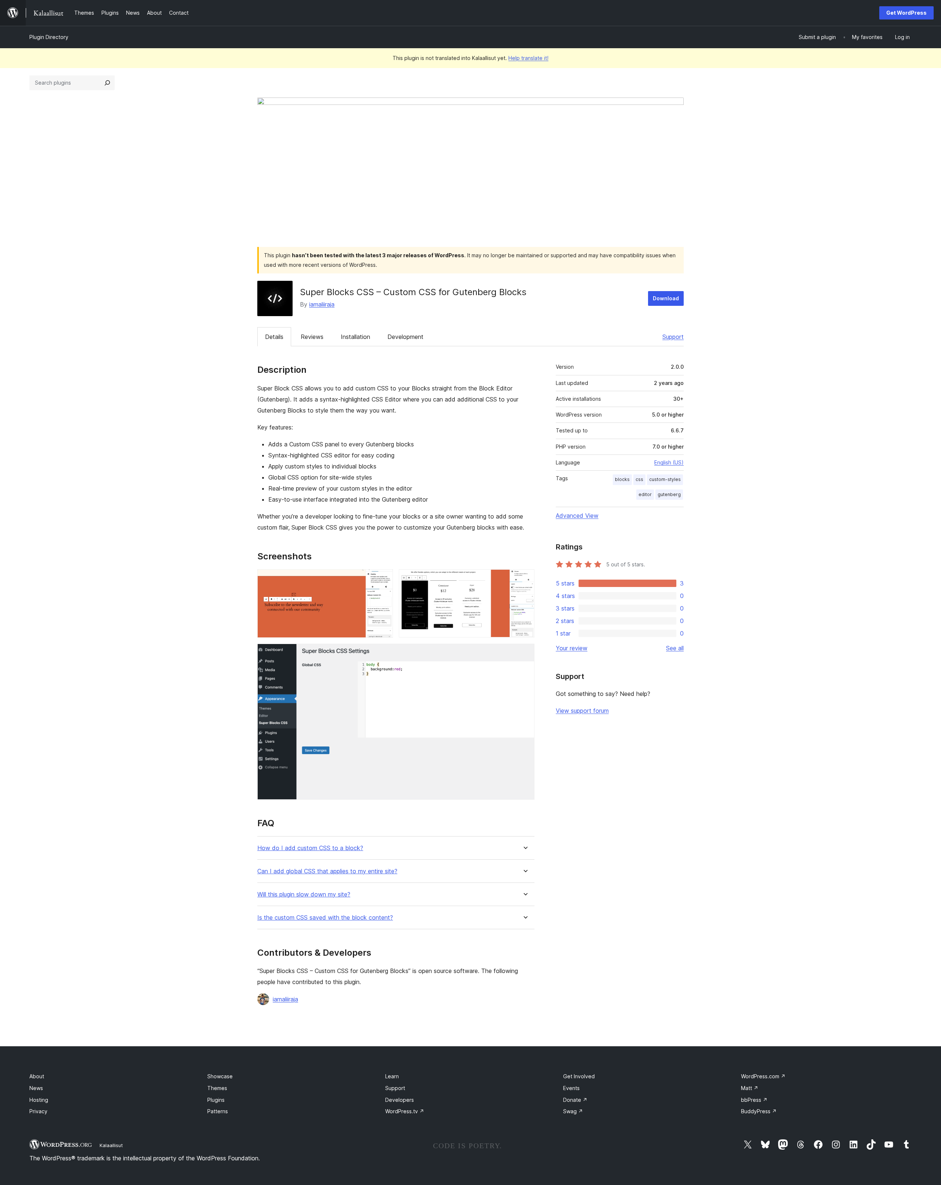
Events (571, 1088)
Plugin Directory (48, 37)
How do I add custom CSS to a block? (310, 848)
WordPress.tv (404, 1111)
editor (645, 494)
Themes (217, 1088)
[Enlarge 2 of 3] (524, 579)
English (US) (669, 462)
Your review (571, 648)
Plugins (216, 1100)
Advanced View (577, 515)
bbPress (754, 1100)
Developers (399, 1100)
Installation (355, 336)
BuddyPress (759, 1111)
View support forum (582, 710)
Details (274, 336)
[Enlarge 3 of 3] (524, 653)
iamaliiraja (321, 304)
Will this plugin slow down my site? (303, 894)
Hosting (38, 1100)
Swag (573, 1111)
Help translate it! (528, 58)
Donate (575, 1100)
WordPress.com (763, 1076)
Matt (749, 1088)
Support (673, 336)
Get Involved (579, 1076)
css (639, 479)
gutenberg (669, 494)
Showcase (220, 1076)
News (36, 1088)
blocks (622, 479)
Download (666, 298)
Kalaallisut (111, 1145)
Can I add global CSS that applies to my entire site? (327, 871)
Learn (392, 1076)
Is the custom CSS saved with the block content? (325, 917)
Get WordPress (906, 13)
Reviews (312, 336)
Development (405, 336)
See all (675, 648)
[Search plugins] (107, 82)
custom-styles (665, 479)
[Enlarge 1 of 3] (383, 579)
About (36, 1076)
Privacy (38, 1111)
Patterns (217, 1111)
